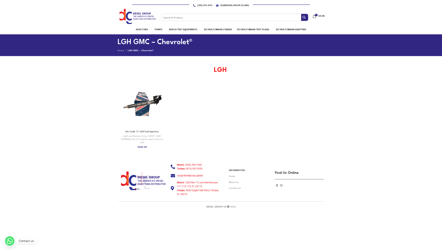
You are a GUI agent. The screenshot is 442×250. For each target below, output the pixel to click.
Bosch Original (139, 139)
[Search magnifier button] (304, 17)
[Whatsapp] (9, 241)
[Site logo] (137, 16)
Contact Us (235, 188)
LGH (142, 143)
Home (121, 50)
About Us (233, 182)
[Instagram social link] (281, 186)
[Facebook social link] (277, 186)
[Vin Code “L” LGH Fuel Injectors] (142, 103)
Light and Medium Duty (134, 136)
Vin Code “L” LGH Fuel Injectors (142, 132)
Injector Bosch (155, 139)
